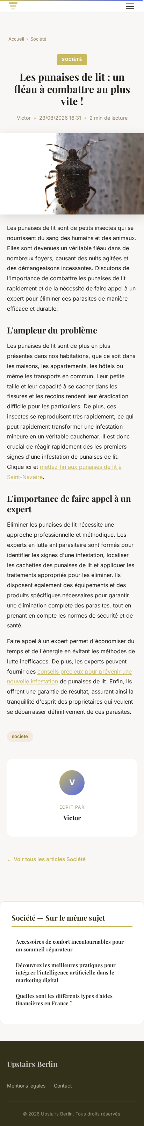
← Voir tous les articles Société (46, 859)
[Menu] (130, 6)
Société (38, 39)
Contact (63, 1086)
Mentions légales (26, 1086)
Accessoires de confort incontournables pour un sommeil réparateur (70, 945)
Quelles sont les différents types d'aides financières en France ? (64, 999)
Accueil (16, 39)
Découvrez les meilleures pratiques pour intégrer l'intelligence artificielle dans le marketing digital (66, 973)
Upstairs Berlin (32, 1064)
